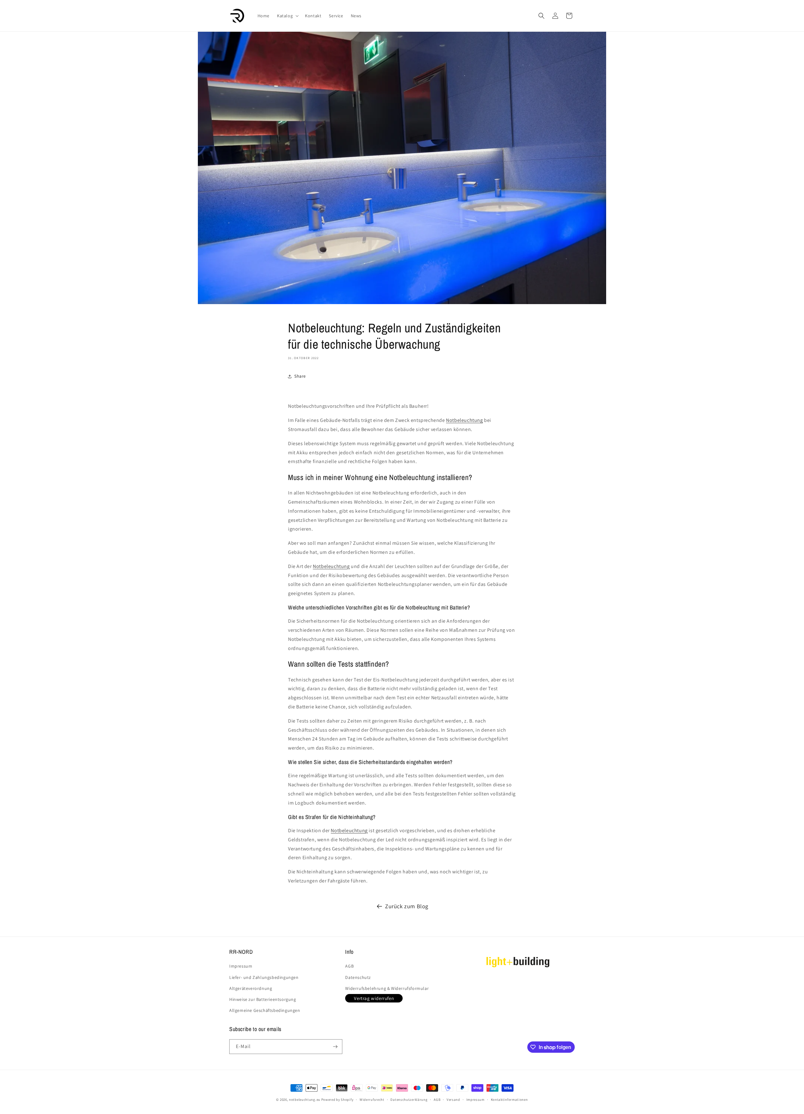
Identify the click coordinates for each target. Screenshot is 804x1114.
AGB (349, 966)
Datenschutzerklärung (408, 1099)
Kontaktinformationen (509, 1099)
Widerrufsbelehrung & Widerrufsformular (387, 988)
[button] (287, 15)
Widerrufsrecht (372, 1099)
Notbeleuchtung (464, 420)
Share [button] (300, 376)
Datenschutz (358, 977)
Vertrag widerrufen (374, 998)
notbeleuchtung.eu (304, 1099)
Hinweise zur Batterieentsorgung (262, 999)
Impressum (240, 966)
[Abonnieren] (335, 1046)
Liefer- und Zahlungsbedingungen (264, 977)
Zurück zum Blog (406, 906)
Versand (453, 1099)
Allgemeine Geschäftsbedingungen (264, 1010)
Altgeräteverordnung (250, 988)
